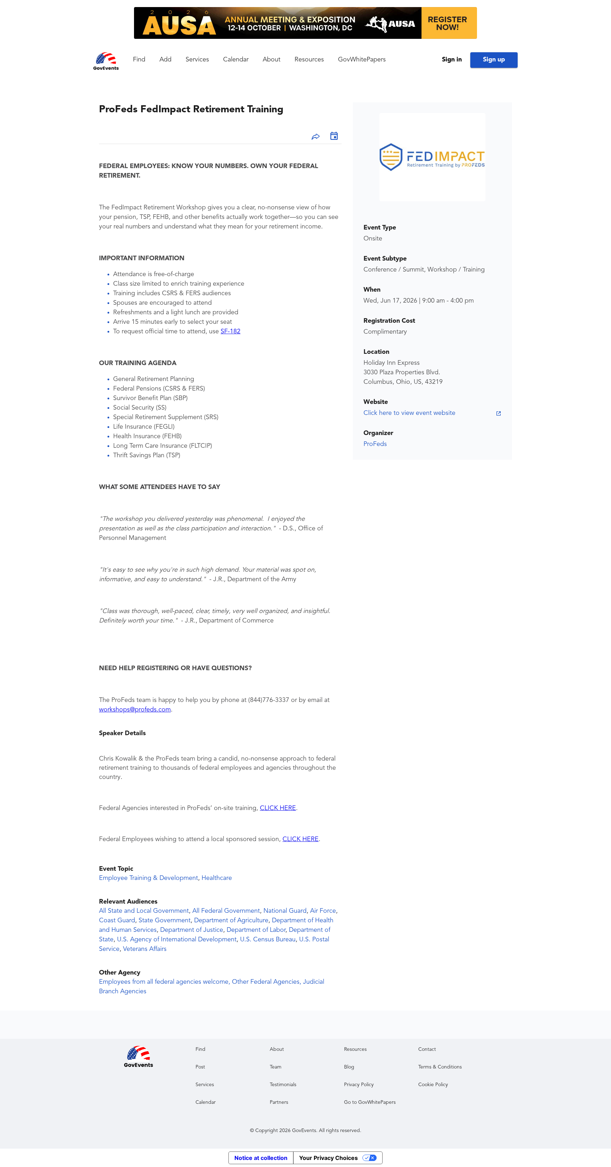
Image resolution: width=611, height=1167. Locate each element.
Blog (349, 1067)
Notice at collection (260, 1157)
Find (139, 59)
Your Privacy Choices (328, 1157)
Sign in (452, 59)
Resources (309, 59)
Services (197, 59)
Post (200, 1067)
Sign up (494, 59)
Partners (279, 1102)
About (271, 59)
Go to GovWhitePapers (370, 1102)
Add (165, 59)
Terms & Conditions (440, 1067)
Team (275, 1067)
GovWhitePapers (362, 59)
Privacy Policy (359, 1084)
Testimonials (283, 1084)
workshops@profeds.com (135, 710)
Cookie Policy (433, 1084)
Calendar (236, 59)
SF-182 (230, 331)
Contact (427, 1049)
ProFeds (375, 444)
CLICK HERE (278, 808)
